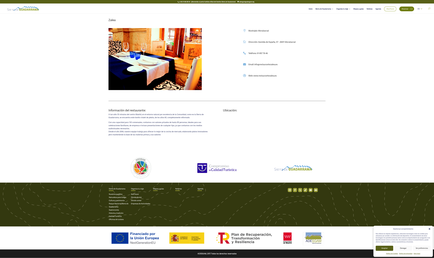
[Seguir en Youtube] (311, 190)
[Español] (421, 10)
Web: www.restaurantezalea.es (262, 75)
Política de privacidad (405, 254)
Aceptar (384, 248)
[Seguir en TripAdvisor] (316, 190)
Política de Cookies (392, 254)
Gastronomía (114, 210)
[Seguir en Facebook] (295, 190)
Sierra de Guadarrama (323, 9)
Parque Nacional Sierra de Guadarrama (118, 205)
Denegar (403, 248)
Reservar (405, 9)
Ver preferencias (422, 248)
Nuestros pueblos (115, 194)
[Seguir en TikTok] (305, 190)
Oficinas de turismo (116, 219)
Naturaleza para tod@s (117, 197)
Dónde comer (136, 200)
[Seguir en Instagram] (290, 190)
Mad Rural (390, 9)
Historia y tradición (116, 213)
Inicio (311, 9)
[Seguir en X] (300, 190)
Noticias (370, 9)
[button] (429, 229)
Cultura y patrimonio (117, 200)
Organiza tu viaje (342, 9)
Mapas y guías (358, 9)
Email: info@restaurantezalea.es (263, 64)
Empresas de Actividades (140, 204)
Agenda (378, 9)
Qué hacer (135, 194)
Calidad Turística (115, 216)
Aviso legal (417, 254)
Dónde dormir (136, 197)
